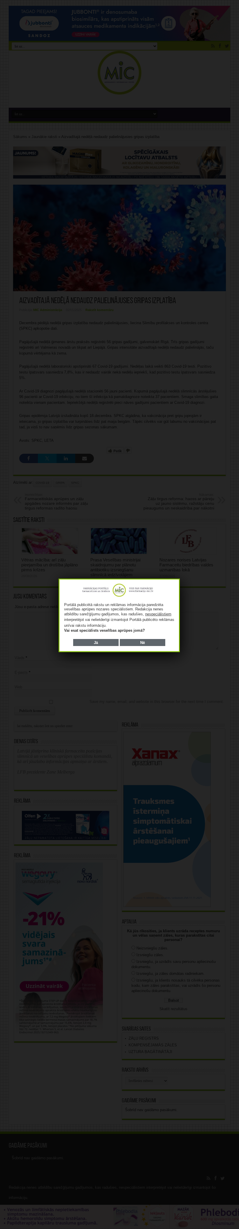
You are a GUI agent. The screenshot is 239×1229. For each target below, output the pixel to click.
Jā (96, 642)
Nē (142, 642)
